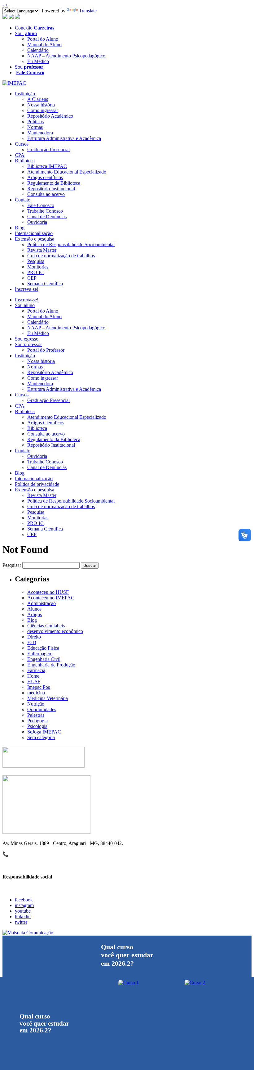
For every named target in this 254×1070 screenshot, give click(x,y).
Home (33, 676)
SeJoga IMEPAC (44, 731)
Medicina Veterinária (47, 698)
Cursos (21, 144)
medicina (36, 692)
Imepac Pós (38, 687)
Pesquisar (11, 565)
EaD (31, 642)
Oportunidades (41, 709)
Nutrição (35, 704)
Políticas (35, 121)
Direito (34, 636)
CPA (19, 155)
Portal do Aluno (42, 39)
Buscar (89, 565)
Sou (26, 33)
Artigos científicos (45, 177)
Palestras (35, 715)
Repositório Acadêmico (50, 116)
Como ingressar (42, 110)
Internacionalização (34, 233)
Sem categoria (41, 737)
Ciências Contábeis (46, 625)
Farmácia (36, 670)
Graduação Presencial (48, 149)
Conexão (34, 27)
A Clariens (37, 99)
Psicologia (37, 726)
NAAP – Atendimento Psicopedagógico (66, 55)
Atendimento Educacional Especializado (66, 171)
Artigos (34, 614)
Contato (22, 199)
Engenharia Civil (43, 659)
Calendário (38, 50)
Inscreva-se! (26, 289)
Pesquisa (35, 261)
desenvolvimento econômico (55, 631)
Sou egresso (26, 338)
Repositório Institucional (51, 188)
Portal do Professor (45, 350)
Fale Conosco (40, 205)
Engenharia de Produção (51, 664)
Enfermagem (39, 653)
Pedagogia (37, 720)
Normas (35, 127)
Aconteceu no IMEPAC (50, 597)
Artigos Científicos (45, 422)
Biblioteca (25, 160)
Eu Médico (38, 61)
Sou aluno (25, 305)
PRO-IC (35, 272)
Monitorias (37, 266)
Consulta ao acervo (46, 194)
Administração (41, 603)
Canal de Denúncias (47, 216)
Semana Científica (45, 283)
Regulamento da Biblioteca (53, 183)
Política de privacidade (37, 484)
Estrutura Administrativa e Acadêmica (64, 138)
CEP (32, 278)
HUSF (33, 681)
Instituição (25, 93)
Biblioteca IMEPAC (47, 166)
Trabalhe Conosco (45, 211)
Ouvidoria (37, 222)
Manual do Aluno (44, 44)
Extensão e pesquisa (34, 239)
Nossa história (41, 104)
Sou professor (28, 344)
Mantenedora (40, 132)
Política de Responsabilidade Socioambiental (71, 244)
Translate (88, 10)
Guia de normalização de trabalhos (61, 255)
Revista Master (41, 250)
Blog (19, 227)
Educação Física (43, 648)
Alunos (34, 609)
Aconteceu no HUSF (48, 592)
